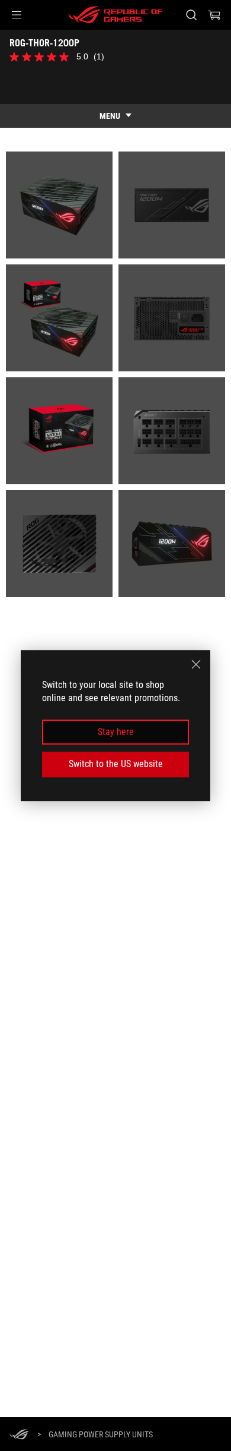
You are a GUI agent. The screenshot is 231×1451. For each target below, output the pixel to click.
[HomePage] (18, 1435)
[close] (196, 664)
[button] (16, 15)
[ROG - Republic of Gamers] (115, 15)
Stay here (116, 731)
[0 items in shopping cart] (214, 15)
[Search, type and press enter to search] (191, 15)
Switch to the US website (116, 763)
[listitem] (59, 205)
